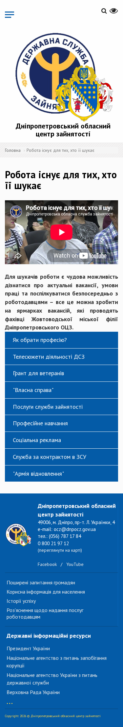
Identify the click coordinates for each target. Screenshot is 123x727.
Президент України (28, 648)
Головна (13, 150)
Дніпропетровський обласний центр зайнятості (63, 129)
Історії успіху (21, 601)
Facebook (47, 564)
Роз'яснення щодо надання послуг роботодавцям (45, 613)
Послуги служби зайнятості (48, 406)
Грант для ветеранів (38, 373)
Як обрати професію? (40, 340)
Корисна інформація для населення (46, 591)
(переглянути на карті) (60, 550)
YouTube (75, 564)
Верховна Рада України (33, 692)
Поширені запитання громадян (41, 582)
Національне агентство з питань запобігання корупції (57, 662)
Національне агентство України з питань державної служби (52, 679)
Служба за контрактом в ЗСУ (49, 457)
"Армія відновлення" (38, 473)
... (10, 700)
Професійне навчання (40, 423)
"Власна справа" (33, 390)
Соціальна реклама (37, 440)
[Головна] (63, 76)
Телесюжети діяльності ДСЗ (49, 356)
